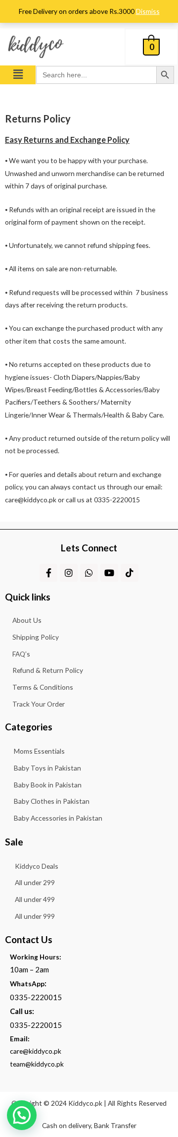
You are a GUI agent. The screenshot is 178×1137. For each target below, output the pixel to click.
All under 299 (35, 882)
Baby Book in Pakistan (48, 784)
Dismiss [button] (148, 11)
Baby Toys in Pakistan (47, 768)
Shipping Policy (35, 637)
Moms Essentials (39, 751)
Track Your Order (38, 704)
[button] (17, 74)
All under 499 (35, 899)
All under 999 (35, 916)
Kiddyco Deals (36, 866)
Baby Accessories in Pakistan (58, 818)
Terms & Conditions (42, 687)
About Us (27, 620)
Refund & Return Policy (47, 670)
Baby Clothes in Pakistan (51, 801)
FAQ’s (21, 654)
